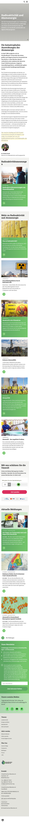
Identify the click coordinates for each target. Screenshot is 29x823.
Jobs (2, 754)
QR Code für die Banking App (8, 798)
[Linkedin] (21, 709)
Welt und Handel (4, 726)
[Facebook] (7, 709)
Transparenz (4, 748)
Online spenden (4, 736)
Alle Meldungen (10, 638)
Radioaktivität (4, 724)
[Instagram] (12, 709)
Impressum (4, 802)
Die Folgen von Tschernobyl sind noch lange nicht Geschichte (14, 531)
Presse (3, 752)
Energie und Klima (5, 722)
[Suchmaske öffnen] (24, 1)
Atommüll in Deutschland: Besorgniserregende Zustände (14, 615)
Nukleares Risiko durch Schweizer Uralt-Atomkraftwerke (14, 574)
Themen (3, 717)
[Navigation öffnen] (27, 1)
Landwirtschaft (4, 719)
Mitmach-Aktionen (5, 734)
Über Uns (4, 743)
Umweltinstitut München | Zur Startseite (2, 1)
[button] (2, 820)
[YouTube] (17, 709)
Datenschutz (4, 805)
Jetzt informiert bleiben (14, 689)
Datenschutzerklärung (13, 679)
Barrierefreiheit (5, 803)
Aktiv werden (5, 731)
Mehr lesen (14, 186)
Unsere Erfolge (4, 745)
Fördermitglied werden (6, 738)
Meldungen (3, 750)
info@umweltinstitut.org (14, 676)
